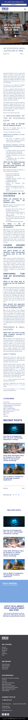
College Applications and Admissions (12, 405)
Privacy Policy (5, 667)
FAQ (3, 655)
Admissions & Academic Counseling (10, 678)
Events (3, 651)
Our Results (4, 648)
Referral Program (6, 664)
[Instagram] (6, 714)
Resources (4, 650)
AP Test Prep (7, 19)
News (4, 414)
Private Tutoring (5, 690)
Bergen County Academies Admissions (12, 403)
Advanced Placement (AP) (8, 682)
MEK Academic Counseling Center (11, 409)
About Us (4, 647)
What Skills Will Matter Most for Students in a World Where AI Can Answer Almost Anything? (13, 458)
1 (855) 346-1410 (7, 700)
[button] (25, 9)
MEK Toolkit (6, 413)
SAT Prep (4, 679)
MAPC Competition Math (9, 408)
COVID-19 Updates (7, 406)
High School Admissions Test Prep (10, 687)
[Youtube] (8, 714)
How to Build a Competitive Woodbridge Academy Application (13, 478)
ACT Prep (4, 681)
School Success (15, 19)
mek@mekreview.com (7, 710)
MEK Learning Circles (8, 411)
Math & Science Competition (8, 685)
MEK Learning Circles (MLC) (8, 689)
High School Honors (6, 684)
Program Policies (6, 665)
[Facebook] (3, 714)
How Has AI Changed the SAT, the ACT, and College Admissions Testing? (13, 437)
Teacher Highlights (9, 21)
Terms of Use (5, 668)
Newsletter (5, 416)
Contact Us (4, 653)
